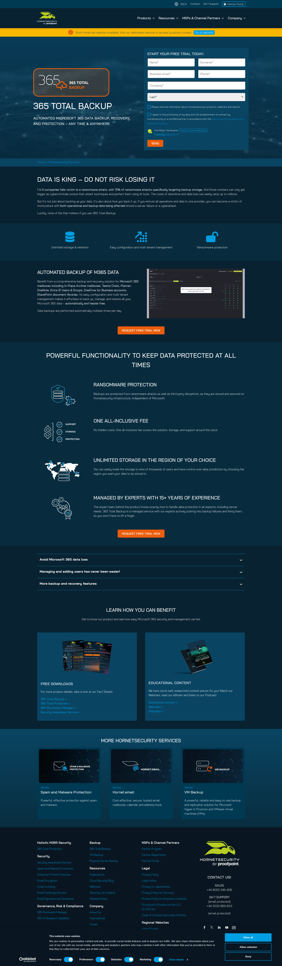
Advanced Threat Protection (54, 874)
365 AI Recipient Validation (53, 918)
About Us (95, 912)
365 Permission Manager (52, 912)
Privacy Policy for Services (158, 892)
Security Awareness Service (54, 862)
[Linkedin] (219, 928)
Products (144, 18)
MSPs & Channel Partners (201, 18)
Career (94, 924)
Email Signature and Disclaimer (55, 898)
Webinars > (156, 707)
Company (235, 18)
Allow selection (248, 947)
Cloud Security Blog (102, 880)
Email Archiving (46, 886)
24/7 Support (211, 3)
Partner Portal (235, 4)
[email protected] (219, 901)
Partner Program (152, 848)
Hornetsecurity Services (63, 162)
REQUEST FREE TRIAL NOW (141, 330)
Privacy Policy (150, 874)
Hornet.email (123, 792)
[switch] (100, 959)
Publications (97, 874)
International (97, 918)
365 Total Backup (100, 848)
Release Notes (98, 898)
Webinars (95, 886)
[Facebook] (205, 928)
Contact (195, 3)
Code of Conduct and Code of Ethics (164, 915)
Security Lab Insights (102, 892)
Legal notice (149, 880)
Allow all (248, 937)
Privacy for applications (156, 886)
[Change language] (180, 4)
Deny (248, 956)
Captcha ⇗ (166, 134)
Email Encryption (47, 880)
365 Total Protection (49, 848)
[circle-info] (70, 32)
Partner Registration (154, 854)
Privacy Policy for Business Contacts (164, 898)
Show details (176, 959)
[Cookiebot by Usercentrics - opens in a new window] (27, 959)
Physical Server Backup (104, 861)
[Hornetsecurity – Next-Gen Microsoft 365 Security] (47, 18)
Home (41, 162)
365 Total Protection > (56, 703)
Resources (167, 18)
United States (150, 928)
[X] (212, 928)
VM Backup (193, 792)
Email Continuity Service (51, 892)
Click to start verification (193, 130)
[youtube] (227, 928)
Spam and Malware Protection (66, 792)
